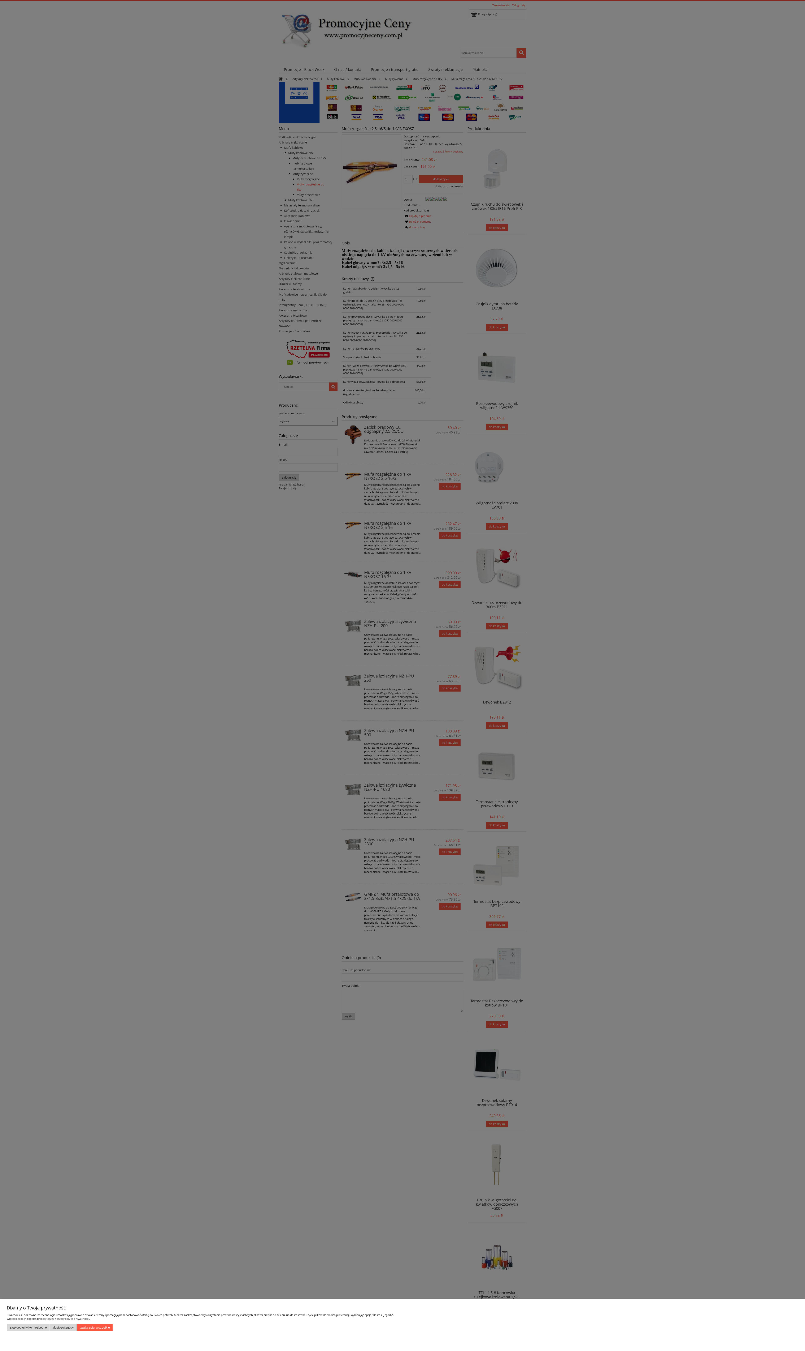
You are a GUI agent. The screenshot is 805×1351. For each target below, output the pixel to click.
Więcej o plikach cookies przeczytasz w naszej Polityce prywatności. (48, 1319)
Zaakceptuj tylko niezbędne (28, 1327)
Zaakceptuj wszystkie (95, 1327)
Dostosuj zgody (63, 1327)
